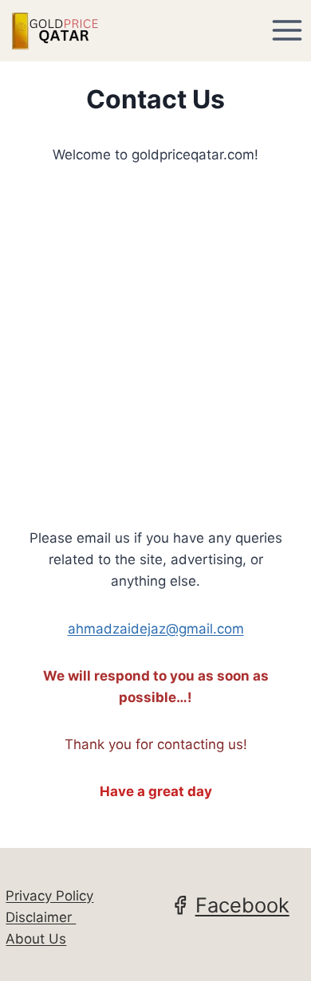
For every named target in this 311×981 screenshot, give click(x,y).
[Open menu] (286, 31)
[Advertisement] (155, 346)
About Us (36, 939)
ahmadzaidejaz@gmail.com (156, 629)
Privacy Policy (49, 896)
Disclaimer (41, 917)
